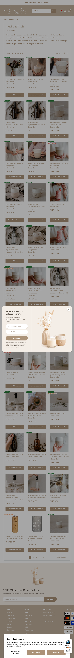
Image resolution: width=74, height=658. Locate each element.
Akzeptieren (36, 652)
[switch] (68, 651)
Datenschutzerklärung (14, 646)
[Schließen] (68, 309)
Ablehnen (56, 652)
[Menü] (71, 640)
